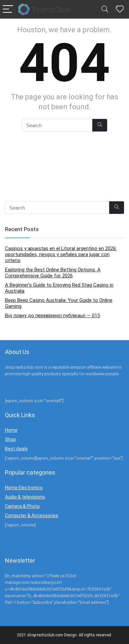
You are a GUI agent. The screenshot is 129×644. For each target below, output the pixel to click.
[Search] (105, 9)
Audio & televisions (25, 497)
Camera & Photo (22, 506)
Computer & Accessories (31, 515)
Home (11, 430)
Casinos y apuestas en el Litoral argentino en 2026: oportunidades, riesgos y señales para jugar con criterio (61, 254)
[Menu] (8, 9)
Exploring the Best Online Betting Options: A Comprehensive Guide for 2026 (53, 273)
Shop (10, 439)
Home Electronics (24, 487)
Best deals (16, 448)
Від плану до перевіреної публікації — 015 (52, 316)
